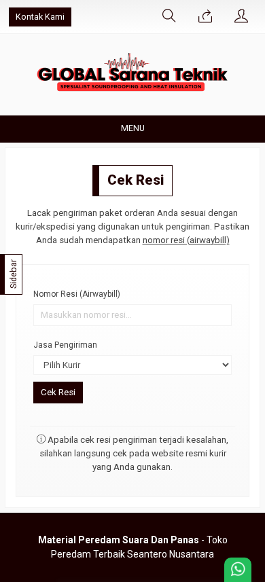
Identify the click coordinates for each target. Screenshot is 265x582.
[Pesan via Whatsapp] (205, 17)
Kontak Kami (40, 17)
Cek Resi (135, 180)
